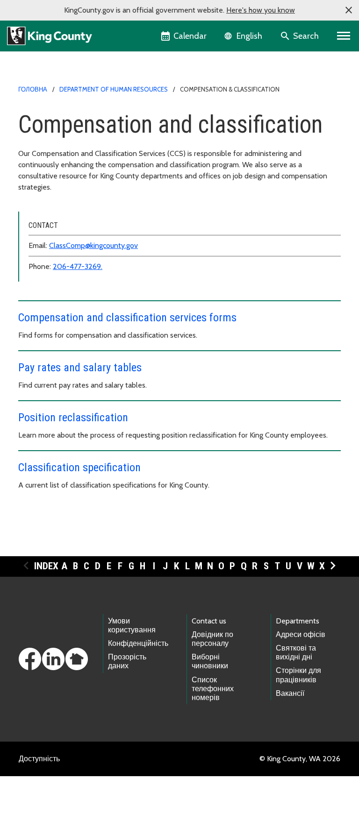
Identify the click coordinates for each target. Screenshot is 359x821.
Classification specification (79, 467)
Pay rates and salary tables (80, 367)
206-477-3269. (77, 266)
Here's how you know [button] (260, 10)
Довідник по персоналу (212, 639)
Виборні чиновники (210, 661)
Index (46, 566)
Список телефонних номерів (213, 688)
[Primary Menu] (344, 36)
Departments (297, 620)
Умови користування (132, 625)
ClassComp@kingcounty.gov (93, 245)
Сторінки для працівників (298, 675)
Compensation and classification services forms (127, 317)
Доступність (39, 758)
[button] (348, 10)
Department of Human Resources (113, 89)
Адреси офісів (300, 634)
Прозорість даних (127, 661)
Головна (32, 89)
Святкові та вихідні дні (296, 652)
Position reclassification (73, 417)
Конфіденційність (138, 643)
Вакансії (290, 693)
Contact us (209, 620)
